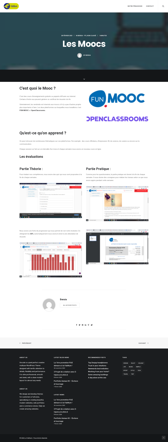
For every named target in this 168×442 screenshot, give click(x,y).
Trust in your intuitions (97, 366)
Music (131, 367)
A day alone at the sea (97, 378)
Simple (138, 367)
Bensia (88, 55)
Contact (150, 6)
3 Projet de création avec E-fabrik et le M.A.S (65, 373)
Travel (125, 374)
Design (125, 363)
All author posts (70, 305)
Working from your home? (98, 372)
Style (133, 370)
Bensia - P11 (82, 36)
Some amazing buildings (98, 375)
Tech (139, 370)
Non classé (91, 36)
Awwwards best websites (98, 369)
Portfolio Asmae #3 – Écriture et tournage (66, 382)
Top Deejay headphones (98, 363)
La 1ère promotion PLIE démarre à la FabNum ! (63, 364)
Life (124, 367)
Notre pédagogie (135, 6)
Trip (132, 374)
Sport (125, 370)
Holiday (141, 363)
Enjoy (133, 363)
